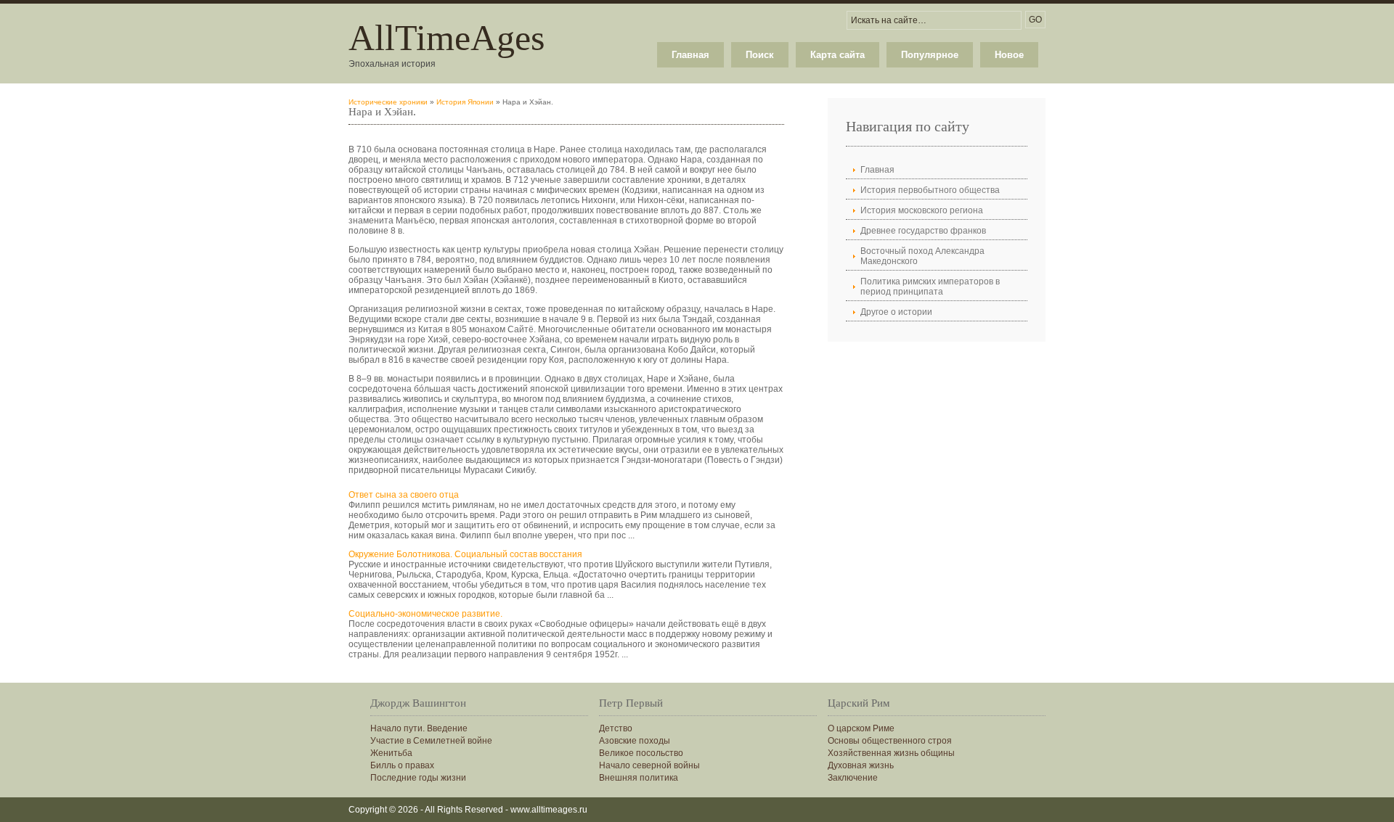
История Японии (465, 102)
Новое (1009, 54)
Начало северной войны (649, 765)
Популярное (929, 54)
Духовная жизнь (861, 765)
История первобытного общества (930, 190)
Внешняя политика (638, 778)
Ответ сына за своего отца (403, 495)
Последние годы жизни (418, 778)
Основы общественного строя (890, 741)
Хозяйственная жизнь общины (891, 753)
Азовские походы (634, 741)
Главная (690, 54)
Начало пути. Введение (419, 728)
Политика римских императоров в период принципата (930, 286)
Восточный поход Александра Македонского (922, 256)
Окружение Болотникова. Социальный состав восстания (465, 554)
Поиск (760, 54)
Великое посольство (641, 753)
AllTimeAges (446, 37)
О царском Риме (861, 728)
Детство (615, 728)
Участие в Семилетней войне (431, 741)
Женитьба (391, 753)
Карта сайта (837, 54)
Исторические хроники (388, 102)
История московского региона (921, 210)
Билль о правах (402, 765)
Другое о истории (896, 312)
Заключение (853, 778)
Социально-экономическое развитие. (425, 614)
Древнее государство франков (923, 231)
